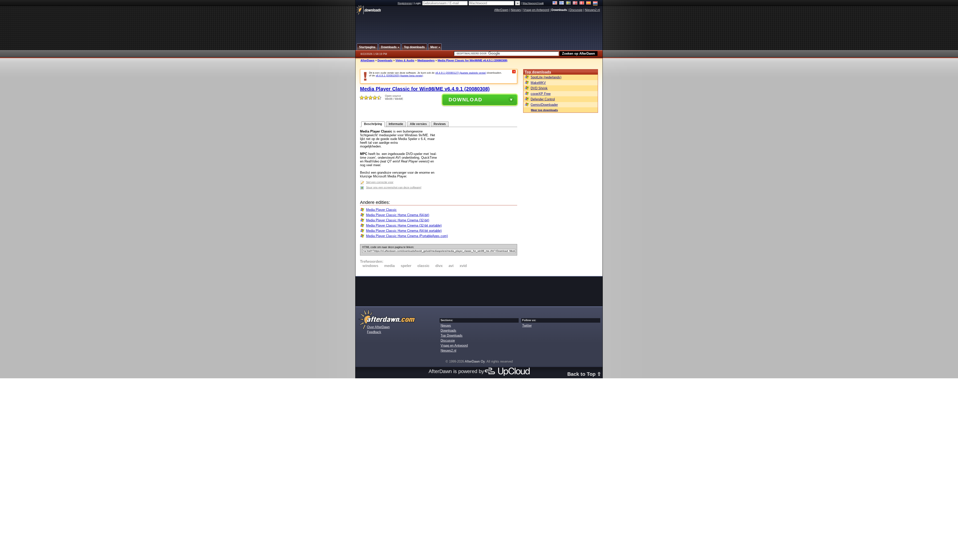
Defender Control (543, 99)
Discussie (576, 10)
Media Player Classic (381, 210)
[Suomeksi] (561, 3)
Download (465, 99)
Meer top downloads (544, 110)
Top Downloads (452, 335)
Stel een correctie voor (379, 182)
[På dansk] (582, 3)
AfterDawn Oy (475, 361)
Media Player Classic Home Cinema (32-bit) (397, 220)
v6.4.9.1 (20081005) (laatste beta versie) (399, 75)
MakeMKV (538, 83)
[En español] (588, 3)
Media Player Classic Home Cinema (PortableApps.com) (407, 236)
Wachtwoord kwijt (533, 3)
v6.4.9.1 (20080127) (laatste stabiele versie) (460, 72)
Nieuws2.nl (592, 10)
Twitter (527, 325)
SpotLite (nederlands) (546, 77)
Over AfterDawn (378, 327)
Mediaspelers (426, 60)
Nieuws (516, 10)
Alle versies (418, 124)
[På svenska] (568, 3)
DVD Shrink (539, 88)
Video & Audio (404, 60)
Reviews (440, 124)
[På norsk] (575, 3)
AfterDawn (501, 10)
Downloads (384, 60)
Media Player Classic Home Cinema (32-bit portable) (404, 225)
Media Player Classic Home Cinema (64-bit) (397, 215)
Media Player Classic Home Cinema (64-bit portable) (404, 231)
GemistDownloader (544, 105)
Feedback (374, 332)
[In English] (555, 3)
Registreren (405, 3)
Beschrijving (373, 124)
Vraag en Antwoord (536, 10)
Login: (418, 3)
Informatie (396, 124)
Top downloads (538, 72)
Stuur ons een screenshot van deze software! (393, 187)
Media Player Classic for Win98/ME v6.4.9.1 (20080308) (472, 60)
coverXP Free (541, 94)
